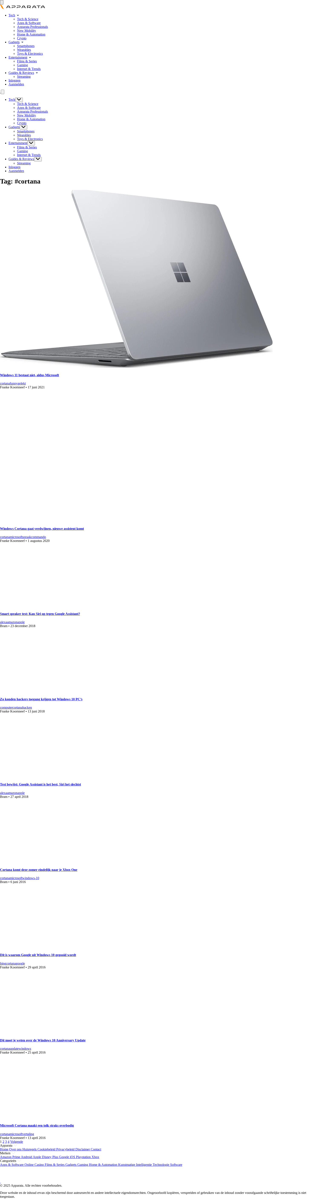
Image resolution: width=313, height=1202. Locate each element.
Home (4, 1149)
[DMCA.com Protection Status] (5, 1178)
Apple (37, 1157)
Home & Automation (31, 34)
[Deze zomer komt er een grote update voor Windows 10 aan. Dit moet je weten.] (58, 1032)
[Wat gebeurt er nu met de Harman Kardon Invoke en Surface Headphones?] (103, 520)
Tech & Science (27, 19)
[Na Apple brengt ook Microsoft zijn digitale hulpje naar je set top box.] (58, 861)
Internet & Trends (29, 69)
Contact (96, 1149)
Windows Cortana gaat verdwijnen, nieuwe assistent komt (42, 528)
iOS (73, 1157)
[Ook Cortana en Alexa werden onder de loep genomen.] (58, 605)
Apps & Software (29, 23)
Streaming (24, 76)
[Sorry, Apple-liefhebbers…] (58, 776)
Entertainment (18, 57)
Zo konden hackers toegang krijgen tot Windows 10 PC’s (41, 699)
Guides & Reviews (21, 73)
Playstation (84, 1157)
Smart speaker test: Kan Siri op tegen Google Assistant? (40, 614)
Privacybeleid (65, 1149)
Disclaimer (83, 1149)
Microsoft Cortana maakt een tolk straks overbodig (37, 1125)
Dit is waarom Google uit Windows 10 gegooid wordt (38, 955)
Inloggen (14, 80)
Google (64, 1157)
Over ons (15, 1149)
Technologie (161, 1164)
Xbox (95, 1157)
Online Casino (34, 1164)
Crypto (21, 38)
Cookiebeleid (46, 1149)
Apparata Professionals (32, 27)
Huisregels (29, 1149)
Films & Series (27, 61)
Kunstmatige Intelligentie (135, 1164)
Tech (12, 15)
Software (176, 1164)
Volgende (16, 1141)
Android (27, 1157)
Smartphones (25, 46)
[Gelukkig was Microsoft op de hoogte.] (58, 690)
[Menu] (1, 2)
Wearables (24, 50)
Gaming (22, 65)
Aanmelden (16, 84)
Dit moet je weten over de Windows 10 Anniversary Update (43, 1040)
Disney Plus (50, 1157)
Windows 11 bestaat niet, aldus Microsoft (29, 375)
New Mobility (26, 30)
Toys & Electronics (30, 53)
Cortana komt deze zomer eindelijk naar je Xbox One (38, 870)
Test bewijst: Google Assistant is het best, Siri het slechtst (40, 784)
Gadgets (14, 42)
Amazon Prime (10, 1157)
